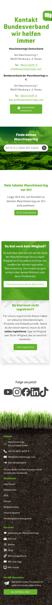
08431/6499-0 (28, 65)
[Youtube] (8, 391)
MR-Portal (13, 567)
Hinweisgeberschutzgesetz (18, 518)
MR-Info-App (15, 561)
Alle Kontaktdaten (17, 462)
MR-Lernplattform (17, 555)
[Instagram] (17, 392)
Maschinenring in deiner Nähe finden (25, 284)
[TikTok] (43, 392)
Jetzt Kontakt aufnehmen (27, 109)
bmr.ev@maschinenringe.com (26, 99)
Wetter (11, 544)
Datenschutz (10, 489)
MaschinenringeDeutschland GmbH (18, 443)
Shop (10, 550)
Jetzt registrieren (25, 347)
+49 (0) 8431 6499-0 (18, 451)
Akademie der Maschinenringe (23, 532)
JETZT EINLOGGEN (26, 212)
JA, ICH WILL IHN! (20, 591)
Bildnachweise (11, 507)
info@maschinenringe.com (26, 68)
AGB (6, 495)
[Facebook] (26, 392)
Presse (7, 501)
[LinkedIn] (34, 392)
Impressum (9, 484)
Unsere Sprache (12, 512)
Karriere (12, 538)
